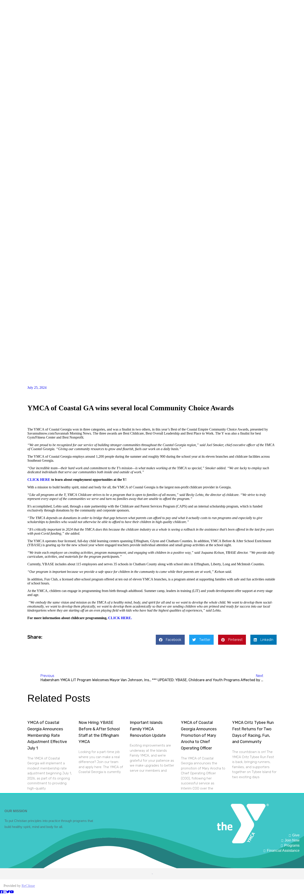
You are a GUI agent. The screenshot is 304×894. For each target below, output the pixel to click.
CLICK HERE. (120, 618)
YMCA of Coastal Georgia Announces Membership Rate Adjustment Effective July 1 (47, 735)
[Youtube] (12, 892)
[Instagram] (4, 892)
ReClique (28, 886)
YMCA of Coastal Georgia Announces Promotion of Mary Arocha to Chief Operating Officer (199, 735)
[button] (170, 640)
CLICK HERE (38, 479)
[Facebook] (1, 892)
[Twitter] (8, 892)
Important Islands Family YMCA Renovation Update (148, 729)
